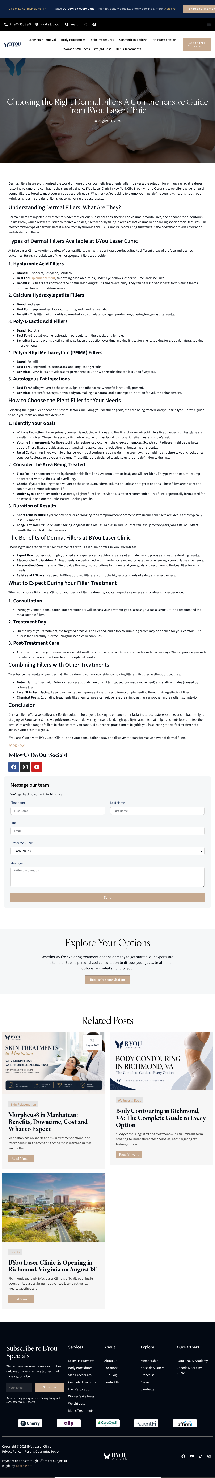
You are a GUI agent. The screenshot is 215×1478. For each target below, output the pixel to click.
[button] (155, 668)
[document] (107, 739)
